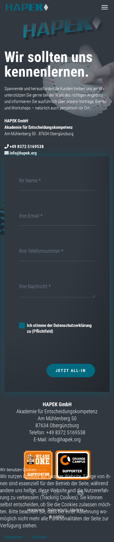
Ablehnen (39, 537)
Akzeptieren (13, 537)
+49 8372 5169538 (27, 146)
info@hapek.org (23, 153)
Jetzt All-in (71, 370)
